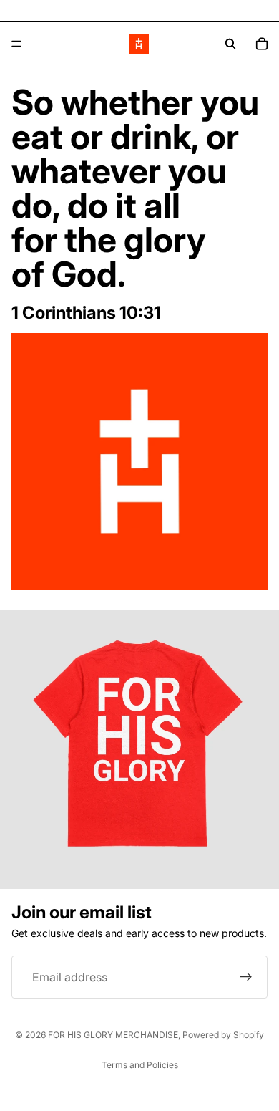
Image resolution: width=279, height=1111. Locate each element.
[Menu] (16, 43)
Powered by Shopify (223, 1034)
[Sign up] (246, 977)
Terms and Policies (140, 1064)
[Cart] (262, 43)
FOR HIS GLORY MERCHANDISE (113, 1034)
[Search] (230, 43)
